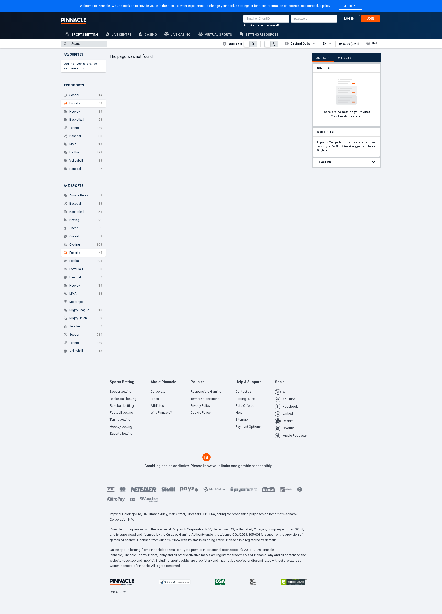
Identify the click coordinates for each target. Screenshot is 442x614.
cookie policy (321, 6)
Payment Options (248, 427)
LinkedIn (289, 413)
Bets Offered (245, 406)
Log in (349, 18)
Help (375, 43)
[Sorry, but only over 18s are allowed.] (206, 460)
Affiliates (157, 406)
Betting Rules (245, 399)
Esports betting (121, 433)
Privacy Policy (200, 406)
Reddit (288, 421)
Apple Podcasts (295, 435)
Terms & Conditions (205, 399)
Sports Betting (84, 34)
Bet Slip (323, 58)
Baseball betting (122, 406)
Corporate (158, 391)
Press (155, 399)
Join (370, 18)
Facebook (290, 406)
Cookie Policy (201, 412)
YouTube (289, 399)
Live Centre (121, 34)
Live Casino (180, 34)
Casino (151, 34)
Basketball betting (123, 399)
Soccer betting (120, 391)
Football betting (121, 412)
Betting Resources (261, 34)
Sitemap (242, 419)
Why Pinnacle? (161, 412)
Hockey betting (121, 427)
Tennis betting (120, 419)
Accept (350, 6)
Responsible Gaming (206, 391)
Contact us (243, 391)
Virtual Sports (218, 34)
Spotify (288, 428)
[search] (84, 44)
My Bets (344, 58)
